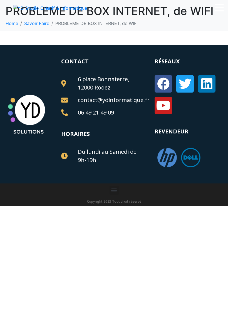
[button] (114, 190)
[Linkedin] (206, 84)
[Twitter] (185, 84)
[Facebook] (163, 84)
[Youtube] (163, 105)
